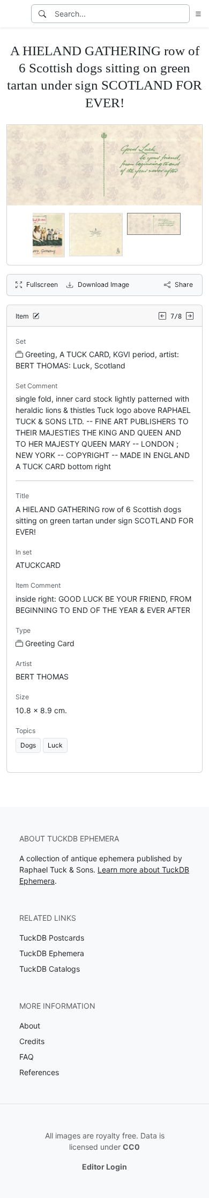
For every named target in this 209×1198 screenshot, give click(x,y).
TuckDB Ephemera (51, 953)
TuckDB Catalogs (49, 968)
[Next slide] (187, 235)
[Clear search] (182, 14)
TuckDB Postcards (51, 937)
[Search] (42, 14)
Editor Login (104, 1166)
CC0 (131, 1146)
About (29, 1025)
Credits (31, 1041)
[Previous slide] (21, 235)
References (39, 1072)
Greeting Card (49, 643)
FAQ (26, 1056)
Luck (55, 745)
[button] (196, 13)
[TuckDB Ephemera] (14, 14)
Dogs (28, 745)
